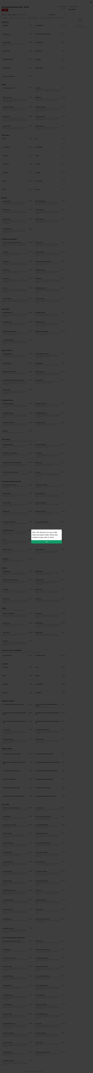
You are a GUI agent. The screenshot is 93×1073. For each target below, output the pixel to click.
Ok (46, 542)
